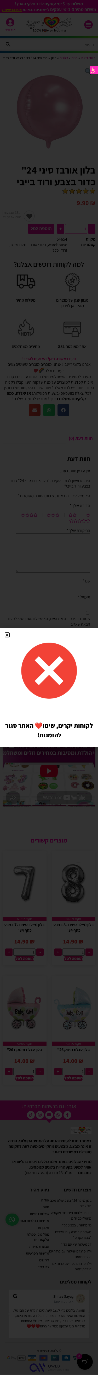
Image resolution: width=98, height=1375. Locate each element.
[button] (7, 635)
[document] (49, 687)
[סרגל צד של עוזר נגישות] (94, 70)
